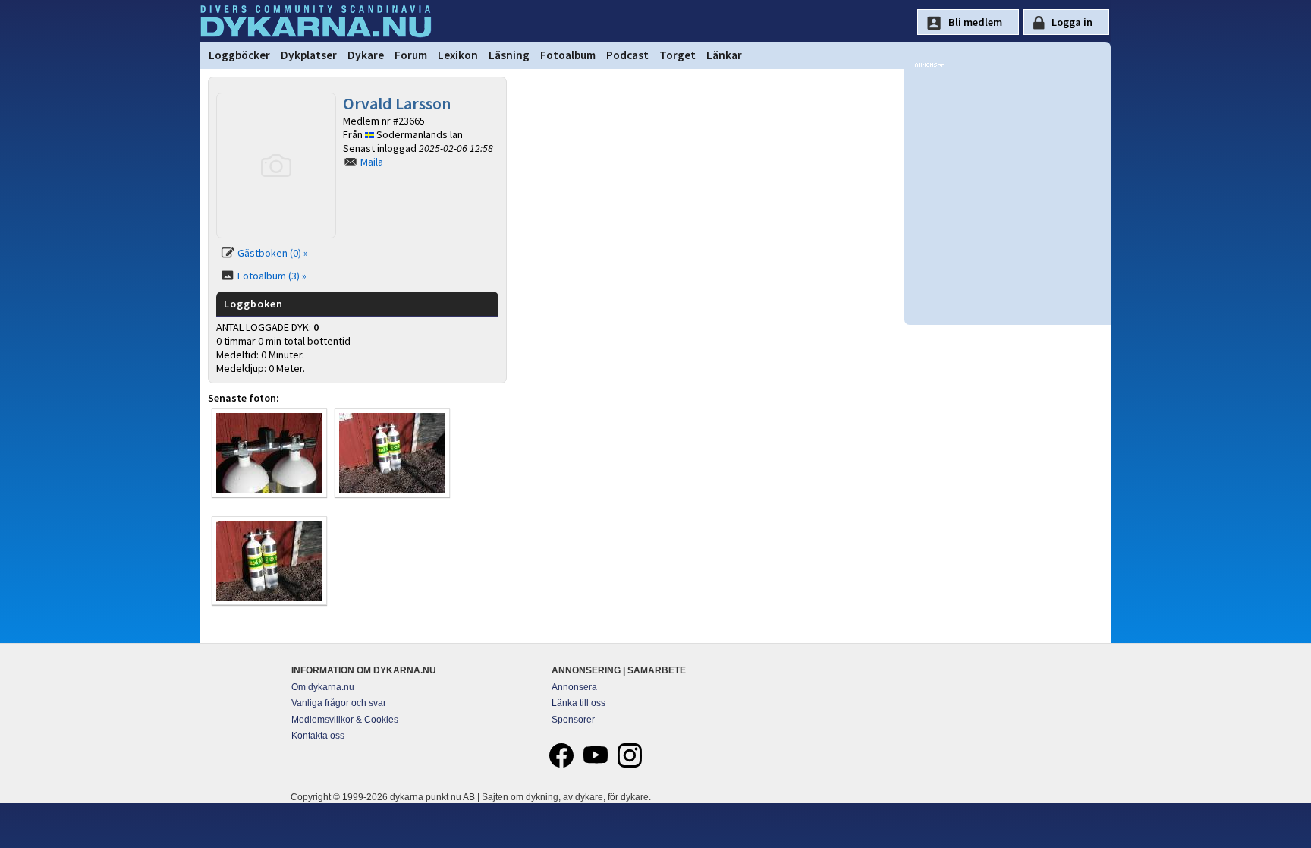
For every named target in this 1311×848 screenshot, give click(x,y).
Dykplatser (309, 55)
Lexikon (458, 55)
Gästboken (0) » (272, 253)
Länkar (724, 55)
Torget (677, 55)
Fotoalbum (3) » (272, 275)
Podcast (627, 55)
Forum (411, 55)
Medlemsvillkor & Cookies (344, 719)
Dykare (365, 55)
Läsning (509, 55)
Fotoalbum (568, 55)
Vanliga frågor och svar (338, 703)
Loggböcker (239, 55)
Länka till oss (578, 703)
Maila (371, 162)
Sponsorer (573, 719)
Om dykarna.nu (322, 687)
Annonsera (574, 687)
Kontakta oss (317, 735)
